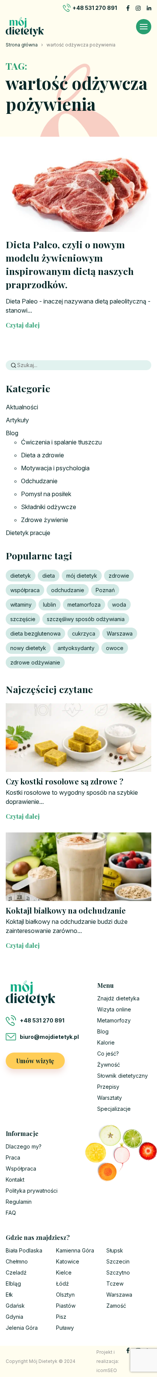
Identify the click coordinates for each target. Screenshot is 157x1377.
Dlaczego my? (24, 1146)
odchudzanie (67, 590)
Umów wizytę (35, 1061)
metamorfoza (84, 604)
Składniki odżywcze (48, 507)
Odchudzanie (39, 481)
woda (119, 604)
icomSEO (106, 1370)
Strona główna (22, 45)
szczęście (22, 619)
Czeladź (16, 1272)
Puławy (65, 1327)
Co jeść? (108, 1053)
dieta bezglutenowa (35, 633)
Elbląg (13, 1283)
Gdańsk (15, 1305)
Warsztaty (109, 1097)
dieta (48, 575)
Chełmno (17, 1261)
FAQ (11, 1212)
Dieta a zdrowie (42, 455)
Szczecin (118, 1261)
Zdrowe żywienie (44, 520)
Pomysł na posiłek (46, 494)
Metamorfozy (114, 1020)
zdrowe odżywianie (35, 662)
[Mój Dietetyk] (25, 27)
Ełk (9, 1294)
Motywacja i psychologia (55, 468)
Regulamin (19, 1201)
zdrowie (119, 575)
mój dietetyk (81, 575)
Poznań (105, 590)
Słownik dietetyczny (122, 1075)
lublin (49, 604)
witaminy (21, 604)
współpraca (25, 590)
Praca (13, 1157)
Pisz (61, 1316)
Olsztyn (65, 1294)
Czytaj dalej (23, 325)
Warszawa (120, 633)
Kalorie (106, 1042)
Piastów (65, 1305)
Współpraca (21, 1168)
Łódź (62, 1283)
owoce (114, 648)
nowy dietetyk (28, 648)
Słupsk (114, 1250)
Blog (12, 433)
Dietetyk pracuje (28, 533)
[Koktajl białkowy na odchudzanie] (78, 866)
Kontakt (15, 1179)
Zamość (116, 1305)
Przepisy (108, 1086)
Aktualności (22, 407)
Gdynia (14, 1316)
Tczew (114, 1283)
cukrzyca (83, 633)
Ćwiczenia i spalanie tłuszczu (61, 442)
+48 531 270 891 (94, 8)
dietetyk (20, 575)
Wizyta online (114, 1009)
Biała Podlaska (24, 1250)
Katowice (67, 1261)
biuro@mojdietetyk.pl (49, 1037)
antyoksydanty (76, 648)
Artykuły (17, 420)
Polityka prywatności (32, 1190)
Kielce (64, 1272)
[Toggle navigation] (143, 26)
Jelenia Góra (22, 1327)
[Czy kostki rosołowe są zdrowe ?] (78, 737)
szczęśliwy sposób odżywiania (86, 619)
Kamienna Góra (75, 1250)
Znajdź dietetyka (118, 998)
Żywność (108, 1064)
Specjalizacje (114, 1108)
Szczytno (118, 1272)
